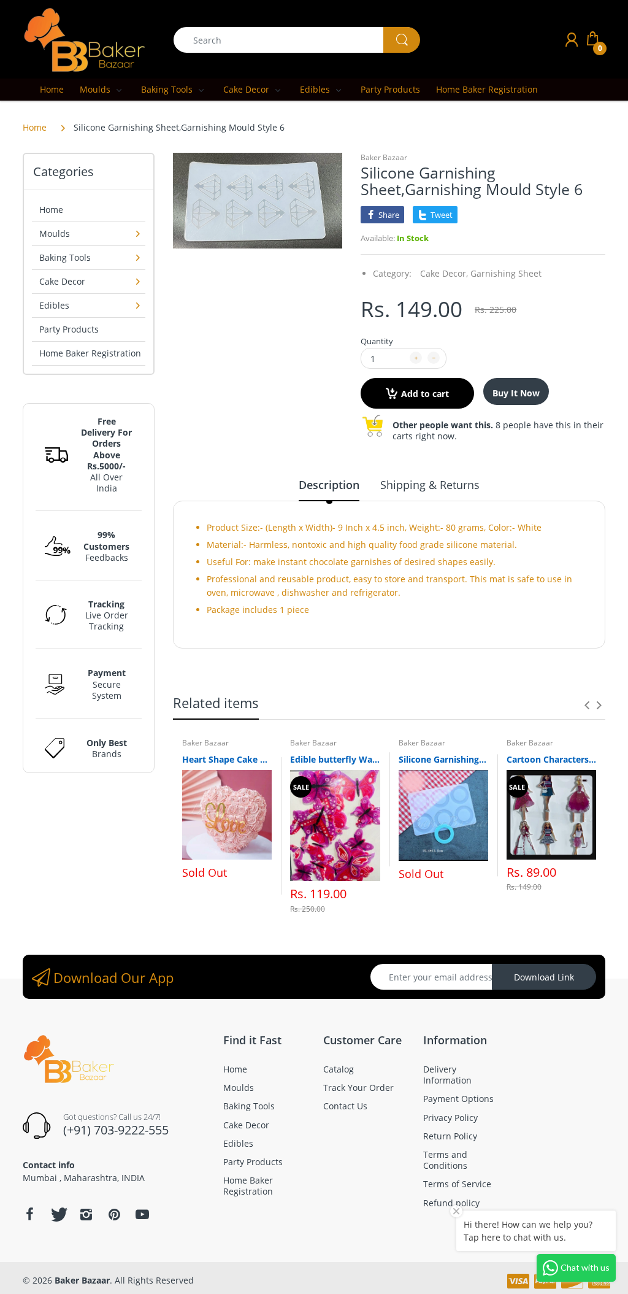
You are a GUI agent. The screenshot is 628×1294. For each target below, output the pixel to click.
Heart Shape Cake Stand (227, 759)
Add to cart (425, 393)
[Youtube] (142, 1214)
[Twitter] (57, 1214)
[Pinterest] (114, 1214)
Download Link (544, 977)
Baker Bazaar (384, 157)
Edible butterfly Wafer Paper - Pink (335, 759)
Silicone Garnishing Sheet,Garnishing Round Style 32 (443, 759)
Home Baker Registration (90, 353)
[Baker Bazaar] (84, 39)
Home (35, 127)
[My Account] (571, 40)
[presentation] (587, 705)
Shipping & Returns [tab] (430, 484)
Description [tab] (329, 484)
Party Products (69, 329)
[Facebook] (29, 1214)
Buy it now (516, 393)
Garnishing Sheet (506, 273)
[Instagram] (86, 1214)
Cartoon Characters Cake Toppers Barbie (551, 759)
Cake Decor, (444, 273)
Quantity (377, 341)
